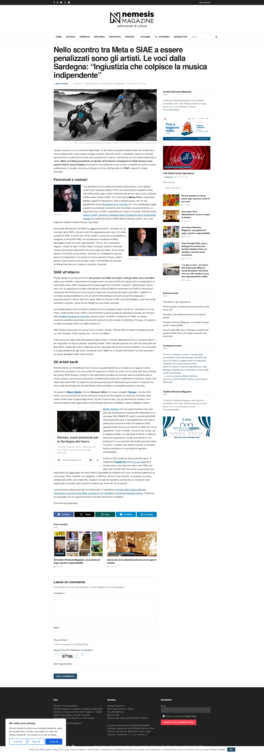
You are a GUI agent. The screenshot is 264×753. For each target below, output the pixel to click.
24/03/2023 (77, 83)
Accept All (54, 741)
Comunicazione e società (96, 83)
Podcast (129, 36)
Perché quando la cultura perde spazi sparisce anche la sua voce (196, 198)
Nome (57, 627)
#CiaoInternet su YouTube (115, 204)
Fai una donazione (171, 109)
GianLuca (169, 177)
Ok (231, 749)
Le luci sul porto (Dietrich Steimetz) (182, 376)
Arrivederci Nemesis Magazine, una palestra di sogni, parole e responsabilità (77, 561)
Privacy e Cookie (217, 749)
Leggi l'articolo (173, 188)
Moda (169, 746)
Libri (162, 746)
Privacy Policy (61, 640)
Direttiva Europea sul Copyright (74, 316)
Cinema (103, 746)
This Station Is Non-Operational (178, 173)
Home (59, 36)
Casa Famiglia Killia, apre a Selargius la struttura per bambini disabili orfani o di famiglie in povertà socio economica (194, 249)
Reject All (36, 741)
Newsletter (180, 36)
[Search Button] (216, 36)
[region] (36, 733)
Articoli (70, 36)
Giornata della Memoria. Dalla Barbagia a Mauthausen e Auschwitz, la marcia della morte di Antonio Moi (185, 369)
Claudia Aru (120, 461)
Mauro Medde (74, 392)
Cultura (60, 554)
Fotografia (144, 746)
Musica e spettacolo (116, 83)
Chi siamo (145, 36)
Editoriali (99, 36)
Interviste (115, 36)
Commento (60, 593)
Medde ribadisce (111, 409)
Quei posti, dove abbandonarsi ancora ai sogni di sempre (131, 561)
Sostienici (164, 36)
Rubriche (85, 36)
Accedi (204, 2)
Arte (95, 746)
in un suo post (138, 461)
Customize (18, 741)
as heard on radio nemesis (178, 167)
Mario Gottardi (62, 83)
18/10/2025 (59, 566)
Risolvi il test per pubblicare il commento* (74, 650)
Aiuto (208, 2)
